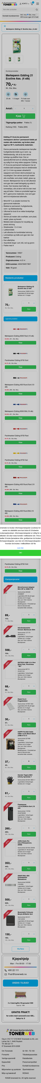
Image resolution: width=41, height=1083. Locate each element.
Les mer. (20, 548)
